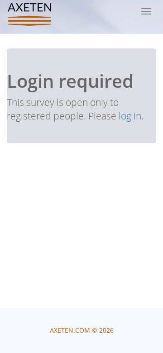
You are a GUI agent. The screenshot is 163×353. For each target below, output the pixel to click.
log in (130, 116)
